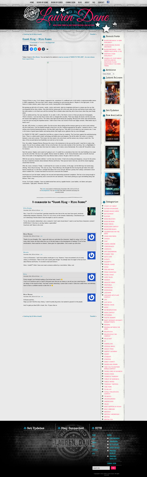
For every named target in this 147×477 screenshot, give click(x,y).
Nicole (26, 252)
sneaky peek (109, 349)
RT (105, 341)
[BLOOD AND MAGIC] (112, 104)
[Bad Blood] (112, 168)
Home (32, 2)
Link (42, 210)
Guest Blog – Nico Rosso (37, 39)
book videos (108, 224)
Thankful (92, 34)
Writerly (107, 412)
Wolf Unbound (109, 409)
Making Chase (109, 305)
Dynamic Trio (109, 254)
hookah (107, 280)
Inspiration (108, 287)
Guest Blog (108, 277)
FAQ (93, 2)
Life (105, 299)
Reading (107, 324)
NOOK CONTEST (109, 312)
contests (107, 249)
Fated (106, 267)
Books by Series (57, 2)
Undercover (108, 401)
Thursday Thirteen (111, 384)
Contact (101, 2)
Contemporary (115, 438)
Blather (107, 216)
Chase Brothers (110, 236)
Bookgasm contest (111, 226)
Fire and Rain (109, 269)
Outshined (108, 315)
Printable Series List (113, 457)
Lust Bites (108, 302)
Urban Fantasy (115, 447)
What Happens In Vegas (112, 406)
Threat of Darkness (111, 379)
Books (109, 435)
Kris (25, 274)
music (106, 307)
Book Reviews (109, 221)
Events (107, 259)
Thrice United (109, 381)
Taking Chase (109, 374)
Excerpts (107, 262)
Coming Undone (109, 244)
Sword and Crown (110, 364)
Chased (107, 239)
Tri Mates (107, 396)
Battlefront (109, 214)
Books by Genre (42, 2)
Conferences (109, 246)
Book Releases (109, 219)
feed (56, 190)
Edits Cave (108, 257)
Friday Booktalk (110, 272)
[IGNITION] (112, 141)
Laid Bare (107, 292)
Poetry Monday (110, 317)
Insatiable (108, 285)
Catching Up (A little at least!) (33, 34)
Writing (107, 417)
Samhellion (108, 344)
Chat (106, 241)
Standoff (107, 356)
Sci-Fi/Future (114, 444)
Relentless (108, 331)
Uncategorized (50, 42)
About (87, 2)
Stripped (107, 359)
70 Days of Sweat (110, 206)
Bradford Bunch (110, 229)
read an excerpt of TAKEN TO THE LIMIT (71, 57)
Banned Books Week (111, 211)
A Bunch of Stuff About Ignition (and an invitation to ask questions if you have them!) (113, 62)
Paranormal (114, 441)
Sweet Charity (109, 362)
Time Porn (108, 387)
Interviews (108, 290)
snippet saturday (110, 351)
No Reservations (110, 310)
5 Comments (34, 42)
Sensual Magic (109, 346)
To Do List (108, 389)
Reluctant (108, 338)
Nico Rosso (36, 57)
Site (93, 453)
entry (44, 189)
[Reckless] (112, 195)
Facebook (108, 2)
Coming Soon (70, 2)
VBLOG (106, 404)
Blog (80, 2)
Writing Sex (108, 419)
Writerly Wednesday (112, 414)
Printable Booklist (113, 452)
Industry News (109, 282)
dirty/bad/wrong (110, 251)
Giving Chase (109, 275)
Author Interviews (111, 208)
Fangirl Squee (109, 264)
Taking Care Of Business (113, 371)
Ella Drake (28, 208)
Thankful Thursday (111, 376)
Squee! (106, 354)
